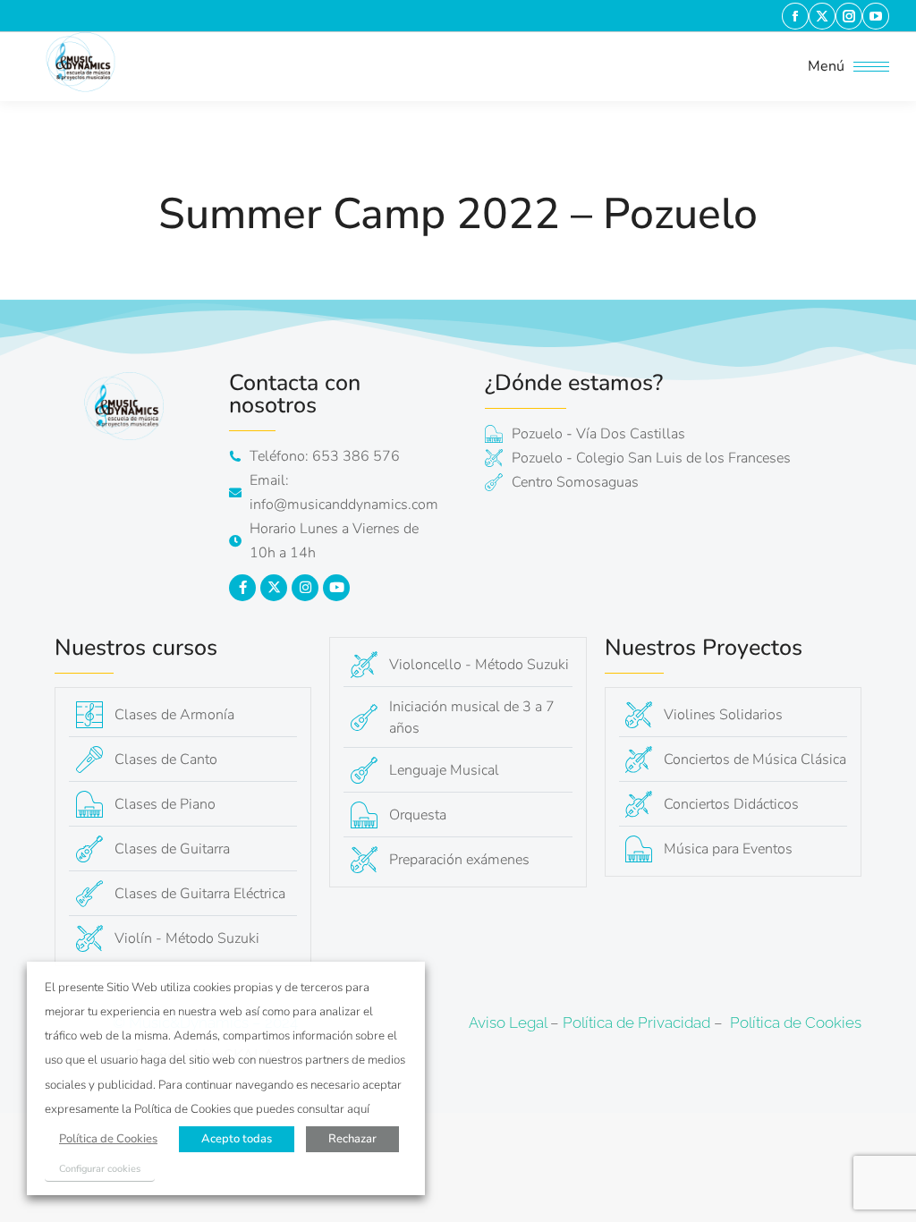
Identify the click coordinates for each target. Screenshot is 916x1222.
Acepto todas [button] (236, 1139)
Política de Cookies (795, 1022)
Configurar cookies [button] (99, 1168)
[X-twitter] (273, 587)
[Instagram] (305, 587)
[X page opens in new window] (822, 16)
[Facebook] (242, 587)
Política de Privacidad (636, 1022)
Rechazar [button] (352, 1139)
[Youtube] (336, 587)
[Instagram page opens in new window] (848, 16)
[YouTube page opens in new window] (875, 16)
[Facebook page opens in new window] (795, 16)
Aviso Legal (508, 1022)
